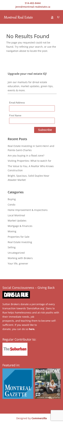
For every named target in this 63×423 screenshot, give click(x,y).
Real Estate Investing (20, 242)
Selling (12, 247)
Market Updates (17, 220)
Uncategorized (16, 252)
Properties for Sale (18, 236)
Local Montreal (16, 215)
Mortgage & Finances (20, 226)
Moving (12, 231)
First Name (15, 115)
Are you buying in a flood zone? (26, 155)
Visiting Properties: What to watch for (29, 160)
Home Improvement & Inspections (28, 210)
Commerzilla (39, 418)
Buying (12, 199)
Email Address (17, 102)
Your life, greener (18, 263)
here (31, 329)
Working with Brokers (20, 258)
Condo (11, 204)
